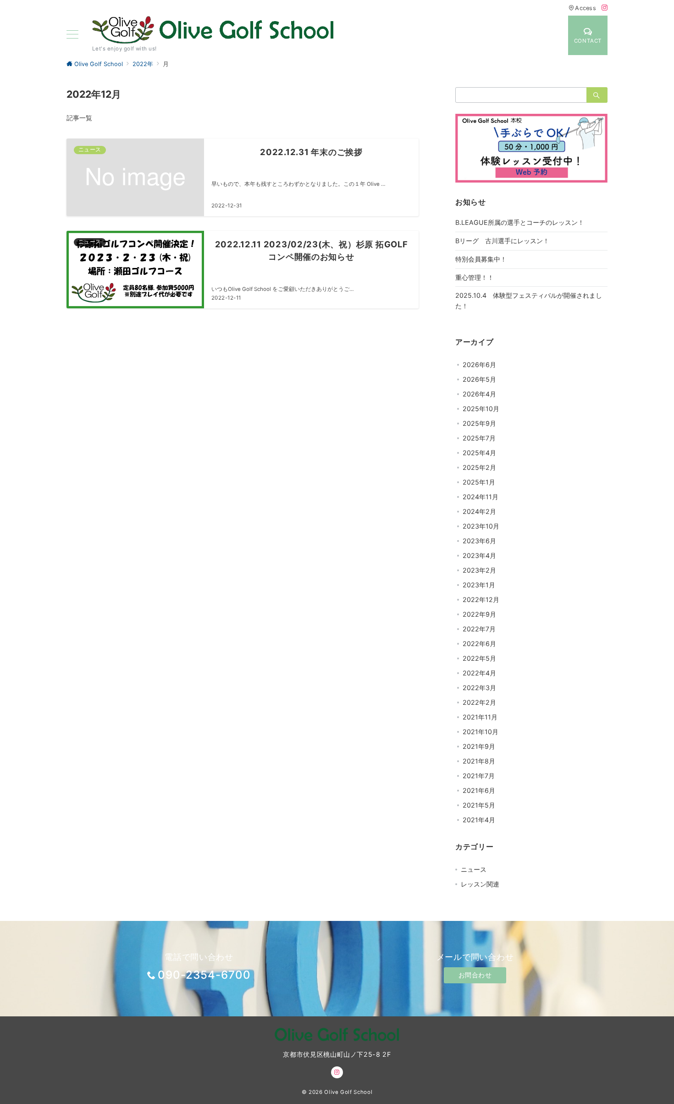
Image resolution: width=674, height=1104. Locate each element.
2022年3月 (479, 687)
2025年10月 (481, 409)
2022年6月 (479, 643)
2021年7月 (479, 776)
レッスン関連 (480, 884)
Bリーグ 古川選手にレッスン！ (502, 241)
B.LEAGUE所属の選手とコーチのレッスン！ (519, 222)
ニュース (473, 869)
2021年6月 (479, 790)
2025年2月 (479, 467)
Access (585, 8)
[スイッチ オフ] (548, 35)
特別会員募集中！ (481, 259)
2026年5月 (479, 379)
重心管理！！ (474, 277)
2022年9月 (479, 614)
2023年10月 (481, 526)
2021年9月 (479, 746)
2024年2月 (479, 511)
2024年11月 (480, 497)
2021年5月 (479, 805)
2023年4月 (479, 555)
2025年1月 (479, 482)
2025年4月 (479, 453)
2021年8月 (479, 761)
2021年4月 (479, 820)
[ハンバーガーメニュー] (72, 35)
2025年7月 (479, 438)
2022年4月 (479, 673)
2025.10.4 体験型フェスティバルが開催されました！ (528, 300)
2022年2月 (479, 702)
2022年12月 (481, 599)
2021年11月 (480, 717)
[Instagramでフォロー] (605, 8)
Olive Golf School (348, 1092)
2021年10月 (480, 732)
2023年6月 (479, 541)
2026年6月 (479, 364)
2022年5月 (479, 658)
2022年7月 (479, 629)
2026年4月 (479, 394)
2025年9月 (479, 423)
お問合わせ (475, 975)
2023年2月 (479, 570)
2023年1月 (479, 585)
